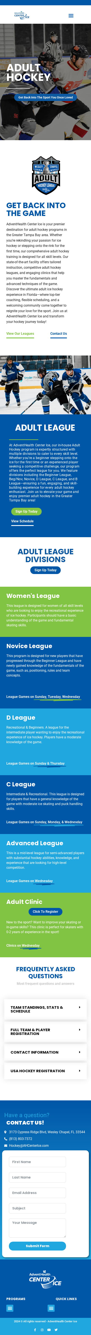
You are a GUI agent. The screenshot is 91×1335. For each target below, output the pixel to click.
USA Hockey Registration (38, 1071)
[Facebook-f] (35, 1330)
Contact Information (34, 1052)
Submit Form (37, 1246)
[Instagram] (42, 1330)
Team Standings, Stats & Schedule (37, 1009)
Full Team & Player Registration (30, 1031)
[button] (71, 16)
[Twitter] (56, 1330)
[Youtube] (49, 1330)
